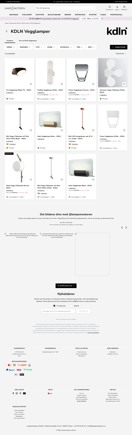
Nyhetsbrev (113, 352)
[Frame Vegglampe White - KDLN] (112, 127)
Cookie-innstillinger (112, 395)
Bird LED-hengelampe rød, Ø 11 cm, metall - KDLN (81, 137)
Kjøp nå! (75, 19)
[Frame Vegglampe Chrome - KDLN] (81, 79)
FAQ (19, 356)
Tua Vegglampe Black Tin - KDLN (18, 90)
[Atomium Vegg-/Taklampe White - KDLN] (112, 79)
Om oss (82, 393)
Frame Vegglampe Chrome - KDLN (82, 90)
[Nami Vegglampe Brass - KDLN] (50, 127)
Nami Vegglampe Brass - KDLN (49, 136)
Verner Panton (19, 412)
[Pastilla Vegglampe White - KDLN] (50, 79)
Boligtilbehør (19, 416)
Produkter (10, 40)
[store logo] (15, 8)
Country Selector (81, 401)
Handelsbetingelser (81, 397)
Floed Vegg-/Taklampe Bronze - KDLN (18, 186)
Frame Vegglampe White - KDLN (112, 136)
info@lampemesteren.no (19, 354)
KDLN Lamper (25, 23)
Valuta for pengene (19, 414)
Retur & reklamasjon (81, 354)
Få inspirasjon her (65, 286)
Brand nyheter (113, 397)
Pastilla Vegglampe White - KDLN (50, 90)
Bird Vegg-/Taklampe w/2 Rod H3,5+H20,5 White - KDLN (48, 186)
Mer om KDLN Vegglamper (28, 40)
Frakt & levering (81, 352)
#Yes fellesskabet (113, 393)
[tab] (11, 47)
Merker (19, 23)
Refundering (81, 356)
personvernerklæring (93, 332)
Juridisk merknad (81, 395)
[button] (31, 84)
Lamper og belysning (10, 23)
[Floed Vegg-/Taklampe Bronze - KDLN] (19, 176)
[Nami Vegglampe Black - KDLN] (81, 176)
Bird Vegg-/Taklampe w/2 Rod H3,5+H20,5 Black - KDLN (17, 137)
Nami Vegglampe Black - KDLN (80, 185)
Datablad (13, 144)
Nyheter (92, 15)
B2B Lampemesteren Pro (113, 399)
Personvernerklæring (81, 399)
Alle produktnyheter (19, 418)
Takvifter (39, 15)
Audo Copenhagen (19, 410)
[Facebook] (13, 393)
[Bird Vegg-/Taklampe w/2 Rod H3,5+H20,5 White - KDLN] (50, 176)
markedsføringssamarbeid (113, 401)
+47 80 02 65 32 (19, 352)
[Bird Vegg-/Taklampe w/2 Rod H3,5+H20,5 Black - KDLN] (19, 127)
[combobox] (65, 8)
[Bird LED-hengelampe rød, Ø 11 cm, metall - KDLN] (81, 127)
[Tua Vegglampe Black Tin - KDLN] (19, 79)
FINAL (90, 19)
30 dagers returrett (112, 354)
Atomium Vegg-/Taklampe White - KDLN (113, 91)
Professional (116, 15)
